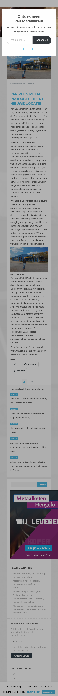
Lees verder (29, 49)
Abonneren (42, 40)
